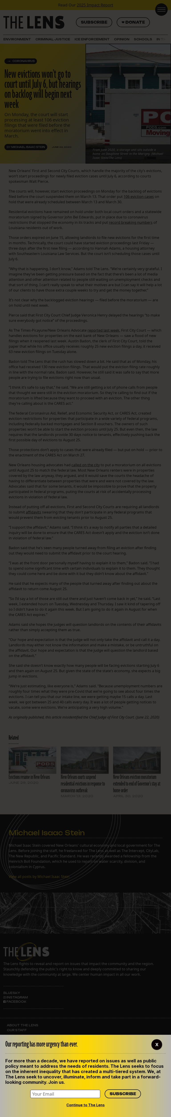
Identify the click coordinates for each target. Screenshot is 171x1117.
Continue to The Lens (85, 1105)
